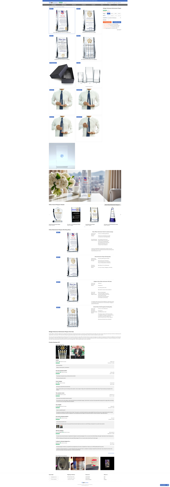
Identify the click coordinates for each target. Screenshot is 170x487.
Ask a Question (54, 479)
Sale (117, 4)
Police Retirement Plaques (60, 6)
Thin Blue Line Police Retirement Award (111, 224)
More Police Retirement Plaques (112, 204)
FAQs (104, 476)
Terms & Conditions (88, 479)
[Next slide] (120, 214)
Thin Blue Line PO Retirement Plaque (73, 224)
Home (50, 6)
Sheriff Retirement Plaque (90, 224)
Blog (104, 478)
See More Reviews (111, 453)
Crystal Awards (88, 476)
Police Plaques (53, 6)
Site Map (105, 479)
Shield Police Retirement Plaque (54, 224)
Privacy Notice (88, 478)
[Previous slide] (49, 214)
